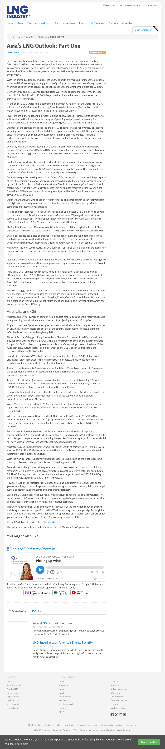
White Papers (65, 696)
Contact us (152, 5)
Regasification (13, 696)
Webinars (45, 23)
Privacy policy (117, 696)
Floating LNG (12, 689)
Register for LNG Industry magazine (120, 5)
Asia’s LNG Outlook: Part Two (52, 623)
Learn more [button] (21, 744)
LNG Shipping (13, 700)
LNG (9, 681)
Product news (13, 708)
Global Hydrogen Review (64, 725)
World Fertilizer (108, 730)
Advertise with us (119, 689)
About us (115, 685)
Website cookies (118, 708)
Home (10, 23)
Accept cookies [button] (149, 742)
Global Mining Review (87, 725)
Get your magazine (144, 29)
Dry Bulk (32, 725)
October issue (50, 527)
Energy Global (44, 725)
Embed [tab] (38, 611)
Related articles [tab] (19, 611)
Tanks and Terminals (62, 730)
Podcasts (113, 23)
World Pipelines (124, 730)
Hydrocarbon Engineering (110, 725)
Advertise (127, 23)
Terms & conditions (119, 700)
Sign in (142, 5)
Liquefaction (12, 693)
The (31, 548)
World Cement (80, 730)
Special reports (13, 704)
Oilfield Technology (42, 730)
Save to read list (98, 52)
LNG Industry (13, 52)
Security (114, 704)
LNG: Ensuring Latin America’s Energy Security (63, 642)
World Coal (94, 730)
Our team (115, 693)
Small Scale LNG (14, 685)
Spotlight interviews (65, 23)
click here (53, 522)
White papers (97, 23)
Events (82, 23)
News (61, 689)
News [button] (20, 23)
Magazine (32, 23)
